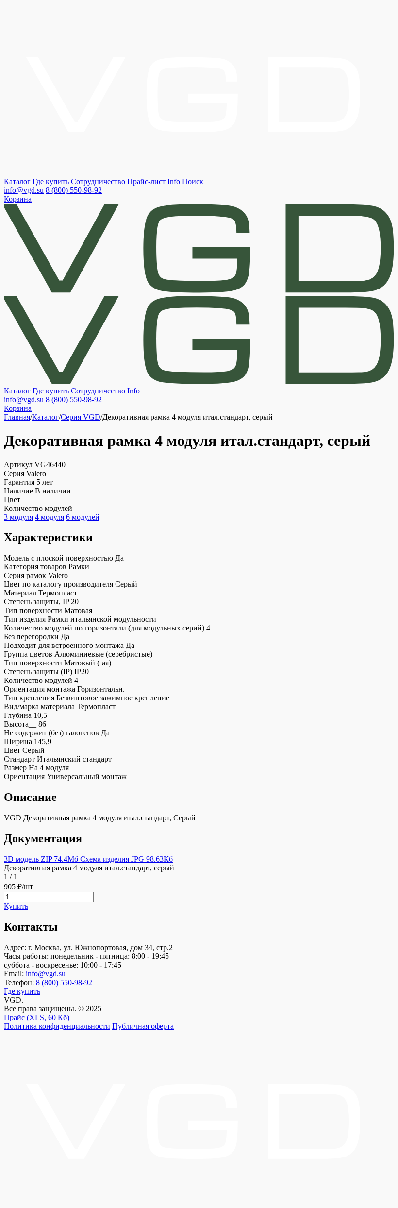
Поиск (192, 181)
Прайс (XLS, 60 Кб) (36, 1017)
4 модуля (49, 517)
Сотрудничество (98, 181)
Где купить (51, 181)
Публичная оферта (143, 1026)
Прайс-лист (146, 181)
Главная (17, 417)
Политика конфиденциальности (57, 1026)
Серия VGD (80, 417)
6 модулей (83, 517)
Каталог (17, 181)
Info (173, 181)
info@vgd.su (24, 190)
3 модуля (18, 517)
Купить (16, 906)
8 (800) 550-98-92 (74, 190)
